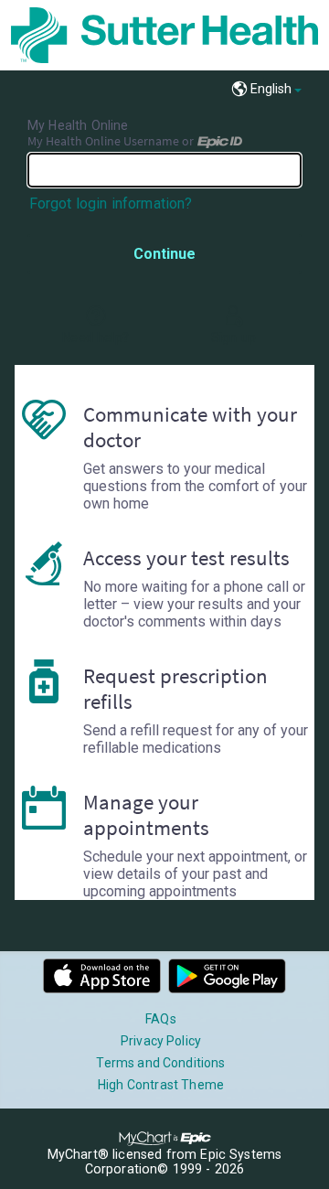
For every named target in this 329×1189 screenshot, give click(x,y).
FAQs (160, 1019)
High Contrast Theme (161, 1084)
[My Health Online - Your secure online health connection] (164, 35)
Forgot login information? (111, 203)
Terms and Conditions (160, 1062)
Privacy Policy (161, 1041)
